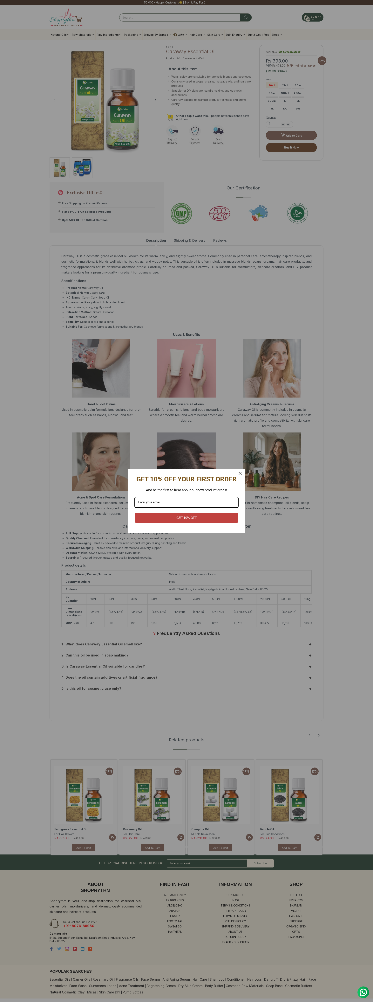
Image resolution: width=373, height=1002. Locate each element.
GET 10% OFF (186, 517)
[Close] (240, 473)
